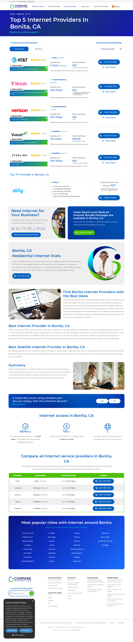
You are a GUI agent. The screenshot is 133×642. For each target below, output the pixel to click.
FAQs (69, 596)
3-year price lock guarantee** (19, 119)
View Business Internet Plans (26, 235)
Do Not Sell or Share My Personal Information (56, 622)
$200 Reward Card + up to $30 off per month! (24, 69)
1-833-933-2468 (110, 157)
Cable (50, 598)
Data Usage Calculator (75, 593)
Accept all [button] (12, 630)
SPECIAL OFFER (17, 66)
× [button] (32, 601)
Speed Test (71, 590)
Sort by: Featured (108, 49)
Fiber (50, 595)
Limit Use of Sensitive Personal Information (91, 622)
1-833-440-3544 (110, 136)
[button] (19, 635)
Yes (102, 401)
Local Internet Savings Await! (22, 588)
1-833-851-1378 (110, 86)
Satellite (51, 600)
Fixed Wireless (53, 606)
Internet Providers (38, 6)
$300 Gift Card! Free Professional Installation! (24, 142)
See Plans (110, 67)
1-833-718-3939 (110, 112)
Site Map (121, 622)
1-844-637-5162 (110, 62)
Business (38, 49)
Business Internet (54, 6)
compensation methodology (26, 1)
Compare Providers (70, 6)
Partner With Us (73, 587)
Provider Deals (53, 585)
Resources (84, 6)
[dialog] (19, 618)
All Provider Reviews (55, 580)
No (114, 401)
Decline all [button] (26, 630)
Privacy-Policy (27, 626)
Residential (19, 49)
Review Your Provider (101, 6)
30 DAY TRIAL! (15, 164)
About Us (71, 580)
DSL (49, 603)
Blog (69, 598)
